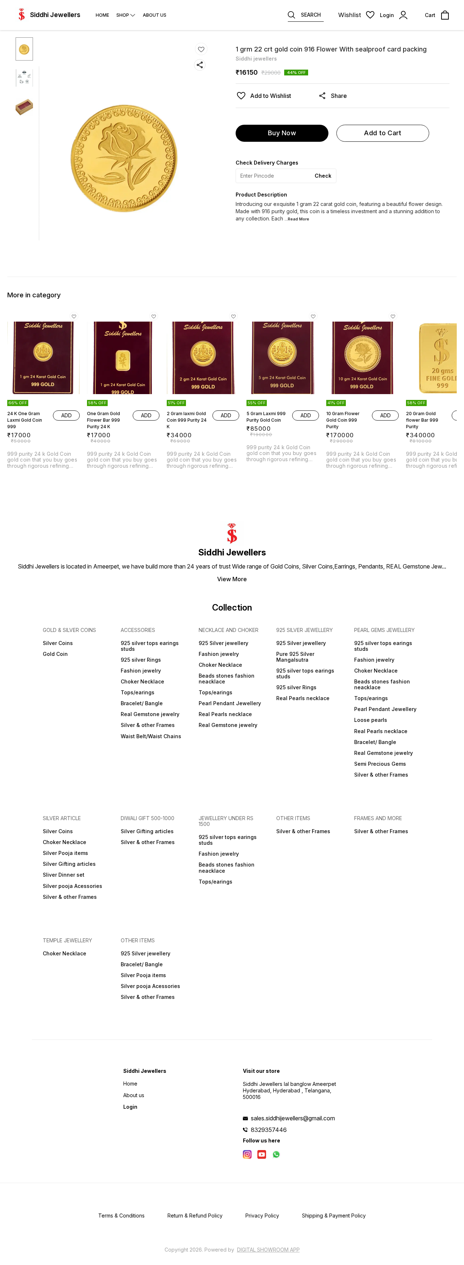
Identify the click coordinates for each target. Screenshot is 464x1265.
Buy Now (282, 133)
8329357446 (269, 1129)
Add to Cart (382, 133)
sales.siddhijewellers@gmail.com (293, 1118)
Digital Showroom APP (268, 1250)
